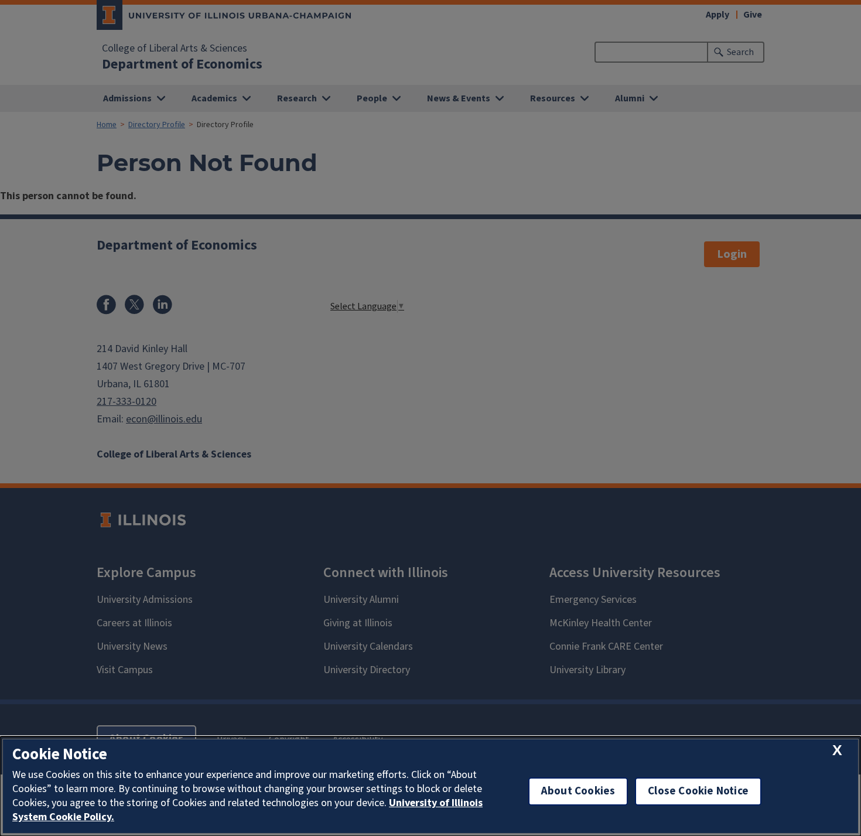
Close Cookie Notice (698, 791)
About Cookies (578, 791)
